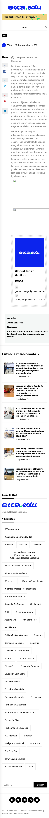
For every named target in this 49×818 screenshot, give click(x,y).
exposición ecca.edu (14, 689)
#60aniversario (12, 529)
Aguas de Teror (30, 620)
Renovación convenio (15, 759)
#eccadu (23, 544)
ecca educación (27, 658)
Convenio (34, 643)
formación (36, 697)
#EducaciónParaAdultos (16, 573)
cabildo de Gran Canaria (16, 635)
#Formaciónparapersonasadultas (20, 589)
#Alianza (9, 544)
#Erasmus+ (10, 581)
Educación (9, 666)
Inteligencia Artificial (14, 743)
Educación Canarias (30, 666)
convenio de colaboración (17, 650)
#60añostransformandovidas (18, 537)
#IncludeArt (35, 604)
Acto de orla (10, 620)
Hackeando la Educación (16, 728)
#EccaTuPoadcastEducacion (18, 565)
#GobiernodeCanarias (15, 596)
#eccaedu (38, 544)
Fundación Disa (12, 720)
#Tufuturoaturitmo (24, 612)
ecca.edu (9, 658)
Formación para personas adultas (21, 712)
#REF (7, 612)
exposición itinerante (14, 697)
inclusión (28, 735)
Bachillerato (10, 627)
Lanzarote (35, 743)
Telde (30, 766)
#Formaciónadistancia (32, 581)
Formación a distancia (15, 704)
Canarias (38, 635)
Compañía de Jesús (14, 643)
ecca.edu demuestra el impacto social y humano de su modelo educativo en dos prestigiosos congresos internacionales (29, 368)
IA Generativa (11, 735)
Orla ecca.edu (11, 751)
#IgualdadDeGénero (14, 604)
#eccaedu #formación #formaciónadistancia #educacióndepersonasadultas (24, 555)
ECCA (9, 45)
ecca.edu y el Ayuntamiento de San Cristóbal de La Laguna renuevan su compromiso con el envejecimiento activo (29, 391)
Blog (4, 35)
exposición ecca (12, 681)
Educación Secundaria (15, 674)
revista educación (13, 766)
